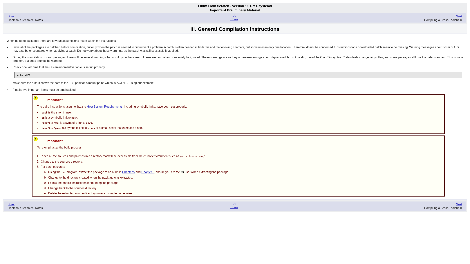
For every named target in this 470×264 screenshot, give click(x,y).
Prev (11, 16)
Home (234, 19)
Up (234, 15)
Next (459, 16)
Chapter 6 (147, 172)
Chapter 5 (128, 172)
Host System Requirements (104, 106)
